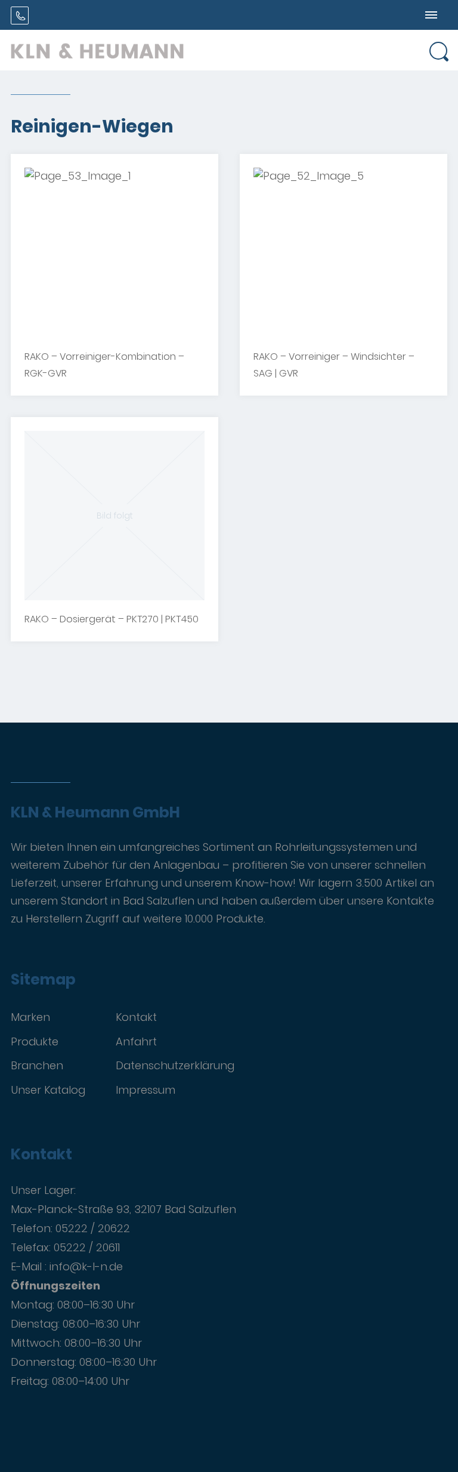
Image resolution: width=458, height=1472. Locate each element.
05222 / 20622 (92, 1228)
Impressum (145, 1089)
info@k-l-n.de (86, 1266)
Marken (30, 1017)
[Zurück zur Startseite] (97, 50)
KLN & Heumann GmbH (95, 813)
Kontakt (136, 1017)
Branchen (37, 1065)
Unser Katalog (48, 1089)
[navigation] (431, 15)
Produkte (34, 1041)
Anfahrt (136, 1041)
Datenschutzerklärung (175, 1065)
